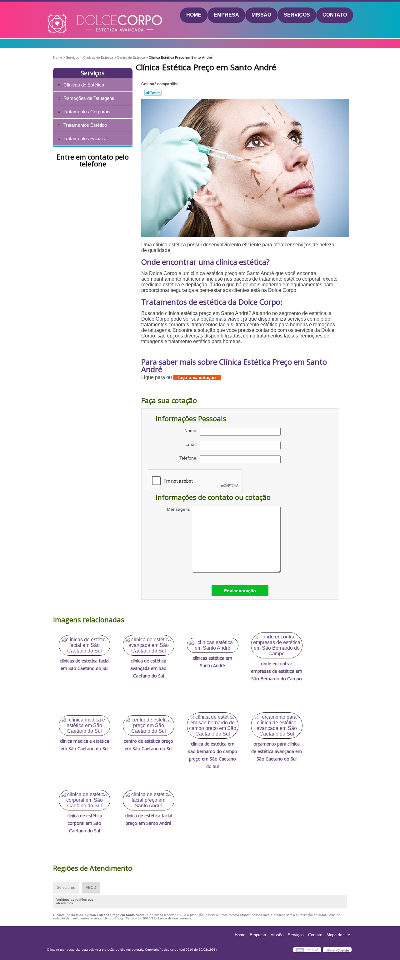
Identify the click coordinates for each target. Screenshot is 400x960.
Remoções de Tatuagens (88, 98)
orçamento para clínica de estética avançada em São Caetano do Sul (276, 751)
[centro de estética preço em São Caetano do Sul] (148, 725)
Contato (334, 14)
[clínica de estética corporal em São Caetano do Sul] (84, 800)
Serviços (297, 14)
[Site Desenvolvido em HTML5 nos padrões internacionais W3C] (307, 949)
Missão (261, 14)
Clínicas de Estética (83, 84)
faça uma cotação (197, 377)
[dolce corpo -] (83, 15)
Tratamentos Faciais (84, 138)
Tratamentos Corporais (86, 111)
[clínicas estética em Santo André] (212, 645)
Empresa (226, 14)
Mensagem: (180, 509)
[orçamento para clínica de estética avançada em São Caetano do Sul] (276, 725)
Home (193, 14)
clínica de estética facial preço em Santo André (148, 819)
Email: (192, 444)
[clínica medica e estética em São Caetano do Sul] (84, 725)
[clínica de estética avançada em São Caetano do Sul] (148, 645)
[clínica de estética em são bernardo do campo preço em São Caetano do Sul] (212, 725)
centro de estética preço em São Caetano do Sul (148, 744)
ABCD (91, 887)
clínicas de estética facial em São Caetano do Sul (84, 664)
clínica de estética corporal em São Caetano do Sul (84, 823)
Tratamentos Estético (85, 125)
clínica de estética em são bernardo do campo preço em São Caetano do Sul (212, 755)
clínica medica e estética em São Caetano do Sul (84, 744)
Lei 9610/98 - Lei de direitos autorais (164, 918)
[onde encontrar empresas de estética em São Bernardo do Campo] (276, 645)
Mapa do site (338, 935)
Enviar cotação (240, 590)
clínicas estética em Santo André (212, 661)
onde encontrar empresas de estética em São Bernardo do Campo (276, 671)
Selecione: (66, 887)
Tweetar (153, 93)
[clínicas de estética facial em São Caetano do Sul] (84, 645)
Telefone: (189, 457)
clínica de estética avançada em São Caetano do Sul (148, 668)
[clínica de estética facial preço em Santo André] (148, 800)
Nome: (192, 430)
